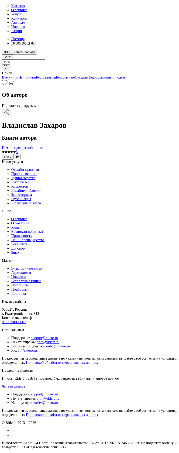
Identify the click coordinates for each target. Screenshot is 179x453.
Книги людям (114, 77)
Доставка (18, 293)
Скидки (81, 77)
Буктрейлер (20, 182)
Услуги (16, 14)
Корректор (19, 186)
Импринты (27, 77)
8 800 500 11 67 (14, 322)
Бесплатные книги (26, 281)
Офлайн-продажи (25, 170)
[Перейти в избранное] (4, 84)
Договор (18, 248)
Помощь (17, 39)
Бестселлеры (46, 77)
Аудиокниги (21, 273)
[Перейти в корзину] (10, 84)
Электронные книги (27, 268)
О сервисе (19, 10)
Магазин (18, 6)
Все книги (10, 77)
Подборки (95, 77)
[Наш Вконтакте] (13, 430)
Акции (16, 31)
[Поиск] (6, 67)
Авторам (18, 22)
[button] (89, 67)
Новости (18, 27)
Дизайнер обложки (26, 190)
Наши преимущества (28, 240)
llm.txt (16, 252)
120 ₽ (7, 157)
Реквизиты (19, 244)
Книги (16, 227)
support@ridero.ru (44, 338)
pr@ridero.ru (27, 350)
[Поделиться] (6, 112)
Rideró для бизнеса (26, 203)
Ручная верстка (23, 178)
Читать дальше (13, 386)
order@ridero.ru (58, 346)
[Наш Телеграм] (13, 435)
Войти (8, 57)
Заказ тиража (21, 195)
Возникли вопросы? (27, 231)
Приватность (21, 236)
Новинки (18, 277)
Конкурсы (19, 18)
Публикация (21, 199)
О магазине (20, 223)
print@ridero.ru (48, 342)
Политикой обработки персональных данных (62, 362)
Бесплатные (65, 77)
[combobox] (89, 61)
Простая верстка (24, 174)
